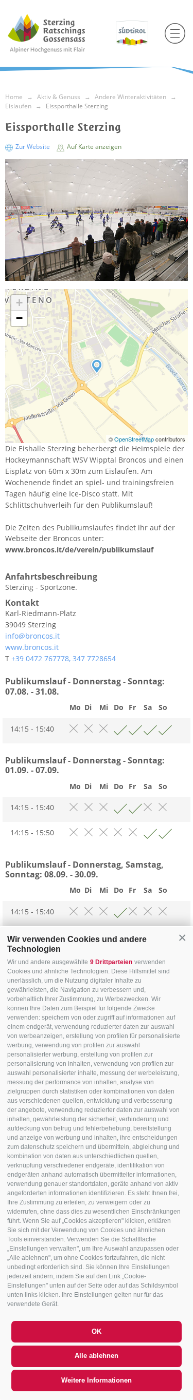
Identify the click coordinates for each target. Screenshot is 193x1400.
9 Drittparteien (111, 962)
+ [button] (19, 302)
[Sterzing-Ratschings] (58, 33)
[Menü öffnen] (175, 33)
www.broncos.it (32, 647)
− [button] (19, 318)
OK (96, 1331)
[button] (182, 938)
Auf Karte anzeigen (93, 146)
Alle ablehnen (96, 1355)
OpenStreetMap (134, 439)
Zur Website (32, 146)
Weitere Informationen (96, 1380)
